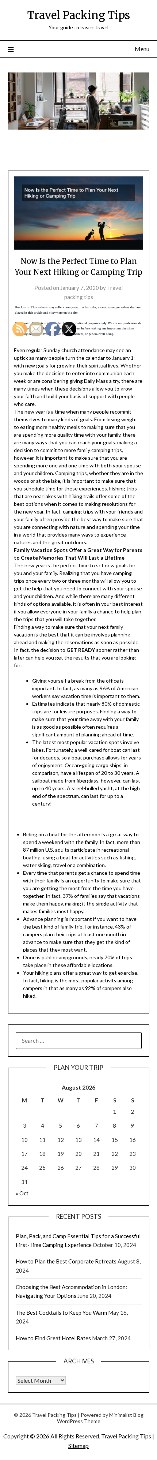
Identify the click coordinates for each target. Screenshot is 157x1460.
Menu (142, 48)
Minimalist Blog (126, 1415)
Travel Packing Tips (78, 15)
